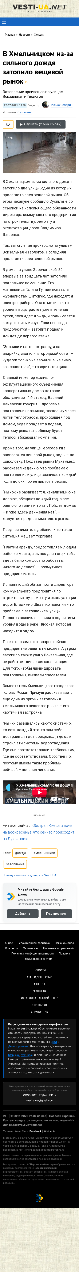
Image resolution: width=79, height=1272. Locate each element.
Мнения (39, 984)
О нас (9, 943)
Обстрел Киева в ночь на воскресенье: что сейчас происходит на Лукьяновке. (38, 832)
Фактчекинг (30, 948)
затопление (15, 864)
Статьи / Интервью (39, 977)
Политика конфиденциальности (32, 954)
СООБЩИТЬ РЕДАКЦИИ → (39, 1095)
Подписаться (56, 913)
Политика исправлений (58, 948)
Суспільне (24, 112)
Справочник (39, 1012)
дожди (20, 853)
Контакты (11, 948)
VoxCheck (27, 1054)
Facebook (35, 1131)
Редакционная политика (34, 943)
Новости (39, 970)
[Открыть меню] (4, 21)
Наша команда (64, 943)
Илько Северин (61, 105)
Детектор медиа (18, 1046)
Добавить (22, 913)
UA (8, 124)
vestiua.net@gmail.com (39, 1100)
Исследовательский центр (39, 998)
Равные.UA (39, 991)
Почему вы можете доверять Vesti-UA (29, 875)
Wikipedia (49, 1131)
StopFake (14, 1054)
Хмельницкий (44, 853)
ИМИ (54, 1041)
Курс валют (39, 1005)
